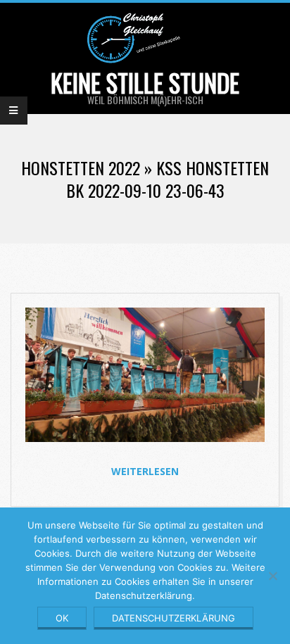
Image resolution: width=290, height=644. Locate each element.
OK (62, 618)
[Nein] (272, 576)
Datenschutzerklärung (173, 618)
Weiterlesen (145, 471)
